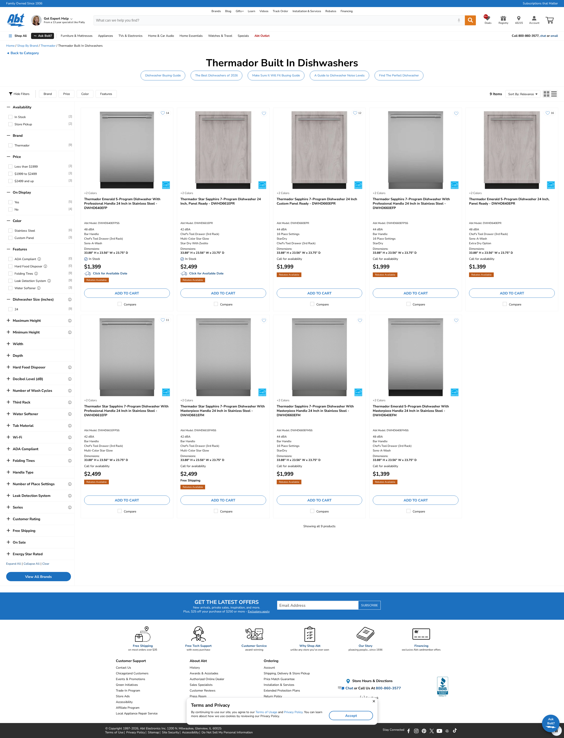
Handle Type (23, 472)
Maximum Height (27, 320)
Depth (18, 355)
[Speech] (459, 20)
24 (16, 309)
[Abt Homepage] (16, 20)
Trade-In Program (128, 690)
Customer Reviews (202, 690)
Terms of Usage (266, 712)
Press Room (198, 696)
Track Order (280, 11)
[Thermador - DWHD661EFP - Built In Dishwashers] (127, 357)
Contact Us (123, 668)
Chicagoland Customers (132, 673)
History (195, 668)
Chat (349, 688)
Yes (17, 202)
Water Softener (25, 288)
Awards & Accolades (204, 673)
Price (66, 94)
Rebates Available (96, 280)
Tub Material (23, 425)
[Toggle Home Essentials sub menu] (205, 36)
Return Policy (273, 696)
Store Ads (123, 696)
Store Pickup (23, 124)
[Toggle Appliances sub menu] (115, 36)
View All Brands (38, 576)
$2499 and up (24, 181)
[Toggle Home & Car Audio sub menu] (176, 36)
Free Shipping (24, 530)
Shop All (21, 36)
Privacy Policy (293, 712)
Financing (347, 11)
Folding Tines (24, 274)
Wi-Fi (17, 437)
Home (191, 36)
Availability (22, 107)
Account (269, 668)
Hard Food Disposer (28, 266)
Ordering (271, 660)
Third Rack (21, 402)
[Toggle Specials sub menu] (251, 36)
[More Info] (39, 259)
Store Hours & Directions (372, 681)
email (554, 36)
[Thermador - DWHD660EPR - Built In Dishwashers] (319, 150)
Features (106, 94)
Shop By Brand (27, 46)
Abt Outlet (261, 36)
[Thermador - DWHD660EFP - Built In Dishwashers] (415, 150)
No (17, 209)
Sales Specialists (201, 685)
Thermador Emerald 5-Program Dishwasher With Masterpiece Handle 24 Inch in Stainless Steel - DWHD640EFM (411, 410)
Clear (45, 564)
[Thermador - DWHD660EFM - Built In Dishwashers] (319, 357)
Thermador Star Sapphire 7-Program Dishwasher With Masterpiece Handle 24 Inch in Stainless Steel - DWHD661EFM (222, 410)
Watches (220, 36)
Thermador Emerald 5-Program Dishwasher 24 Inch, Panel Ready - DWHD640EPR (509, 201)
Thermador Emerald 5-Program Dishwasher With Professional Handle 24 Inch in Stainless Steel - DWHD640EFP (122, 203)
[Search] (470, 20)
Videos (264, 11)
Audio (161, 36)
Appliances (105, 36)
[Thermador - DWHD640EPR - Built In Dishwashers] (512, 150)
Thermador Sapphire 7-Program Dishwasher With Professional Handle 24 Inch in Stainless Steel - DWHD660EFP (411, 203)
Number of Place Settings (34, 484)
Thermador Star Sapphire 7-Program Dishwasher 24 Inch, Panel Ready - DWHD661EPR (220, 201)
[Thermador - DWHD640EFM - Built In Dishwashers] (415, 357)
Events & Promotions (130, 679)
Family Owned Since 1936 (24, 4)
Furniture (77, 36)
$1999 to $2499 (26, 174)
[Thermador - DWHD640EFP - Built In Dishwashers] (127, 150)
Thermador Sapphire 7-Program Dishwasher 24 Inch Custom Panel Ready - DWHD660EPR (317, 201)
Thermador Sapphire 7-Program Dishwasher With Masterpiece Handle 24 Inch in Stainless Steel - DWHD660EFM (315, 410)
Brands (216, 11)
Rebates (330, 11)
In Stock (20, 117)
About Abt (198, 660)
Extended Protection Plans (282, 690)
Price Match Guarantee (279, 679)
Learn (251, 11)
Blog (228, 11)
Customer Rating (26, 519)
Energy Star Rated (28, 554)
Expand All (13, 564)
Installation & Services (307, 11)
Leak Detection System (30, 281)
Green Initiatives (127, 685)
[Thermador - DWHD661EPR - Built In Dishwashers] (223, 150)
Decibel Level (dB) (28, 379)
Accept (351, 715)
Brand (48, 94)
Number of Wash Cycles (32, 390)
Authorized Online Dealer (207, 679)
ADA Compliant (25, 259)
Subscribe (369, 605)
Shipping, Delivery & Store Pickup (287, 673)
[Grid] (546, 94)
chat (543, 36)
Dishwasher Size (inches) (33, 299)
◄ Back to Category (22, 53)
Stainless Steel (25, 231)
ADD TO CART (127, 293)
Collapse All (32, 564)
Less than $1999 (26, 167)
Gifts (239, 11)
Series (18, 507)
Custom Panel (24, 238)
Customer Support (131, 660)
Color (85, 94)
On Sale (19, 542)
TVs (131, 36)
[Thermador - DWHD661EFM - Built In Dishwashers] (223, 357)
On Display (22, 192)
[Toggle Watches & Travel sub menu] (234, 36)
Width (18, 344)
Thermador (48, 46)
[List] (554, 94)
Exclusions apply (259, 612)
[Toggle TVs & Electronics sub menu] (144, 36)
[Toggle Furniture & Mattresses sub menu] (94, 36)
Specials (243, 36)
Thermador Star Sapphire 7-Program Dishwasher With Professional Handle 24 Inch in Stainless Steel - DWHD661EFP (126, 410)
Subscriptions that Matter (540, 4)
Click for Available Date (110, 273)
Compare (130, 304)
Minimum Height (26, 332)
